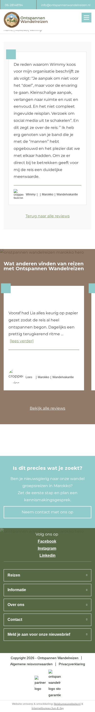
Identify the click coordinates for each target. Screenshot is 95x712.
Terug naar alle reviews (48, 216)
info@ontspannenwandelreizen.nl (65, 5)
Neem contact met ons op (47, 512)
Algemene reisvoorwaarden (31, 664)
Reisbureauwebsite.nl (67, 703)
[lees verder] (22, 341)
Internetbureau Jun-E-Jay (48, 708)
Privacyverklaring (72, 664)
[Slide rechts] (74, 409)
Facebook (47, 541)
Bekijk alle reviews (47, 408)
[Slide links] (20, 409)
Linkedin (47, 555)
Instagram (47, 548)
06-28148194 (14, 5)
